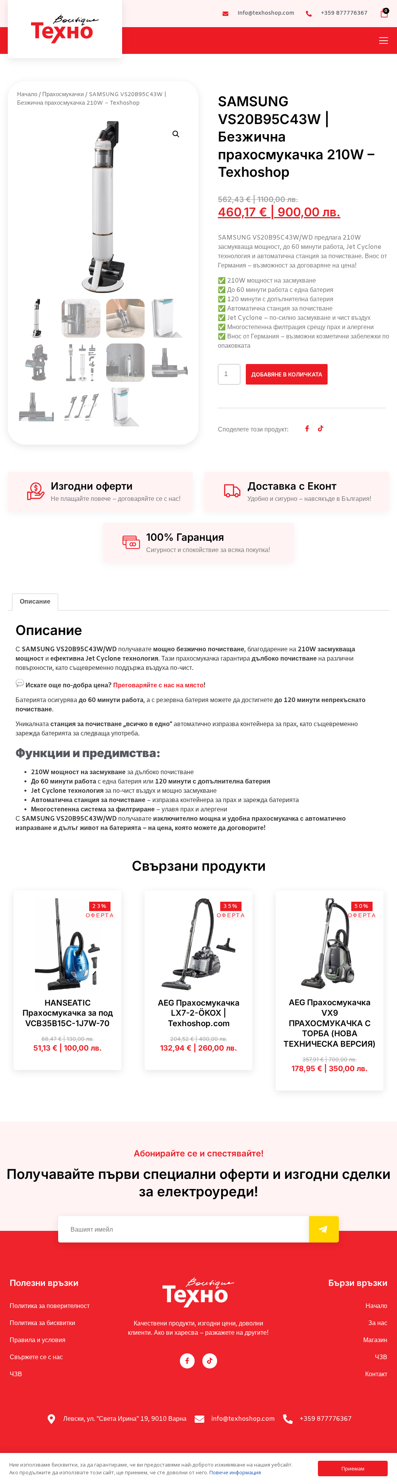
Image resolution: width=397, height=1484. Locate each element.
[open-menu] (383, 41)
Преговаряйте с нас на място (158, 686)
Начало (27, 94)
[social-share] (307, 428)
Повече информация (235, 1472)
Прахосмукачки (63, 94)
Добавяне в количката (286, 374)
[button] (176, 134)
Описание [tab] (35, 602)
